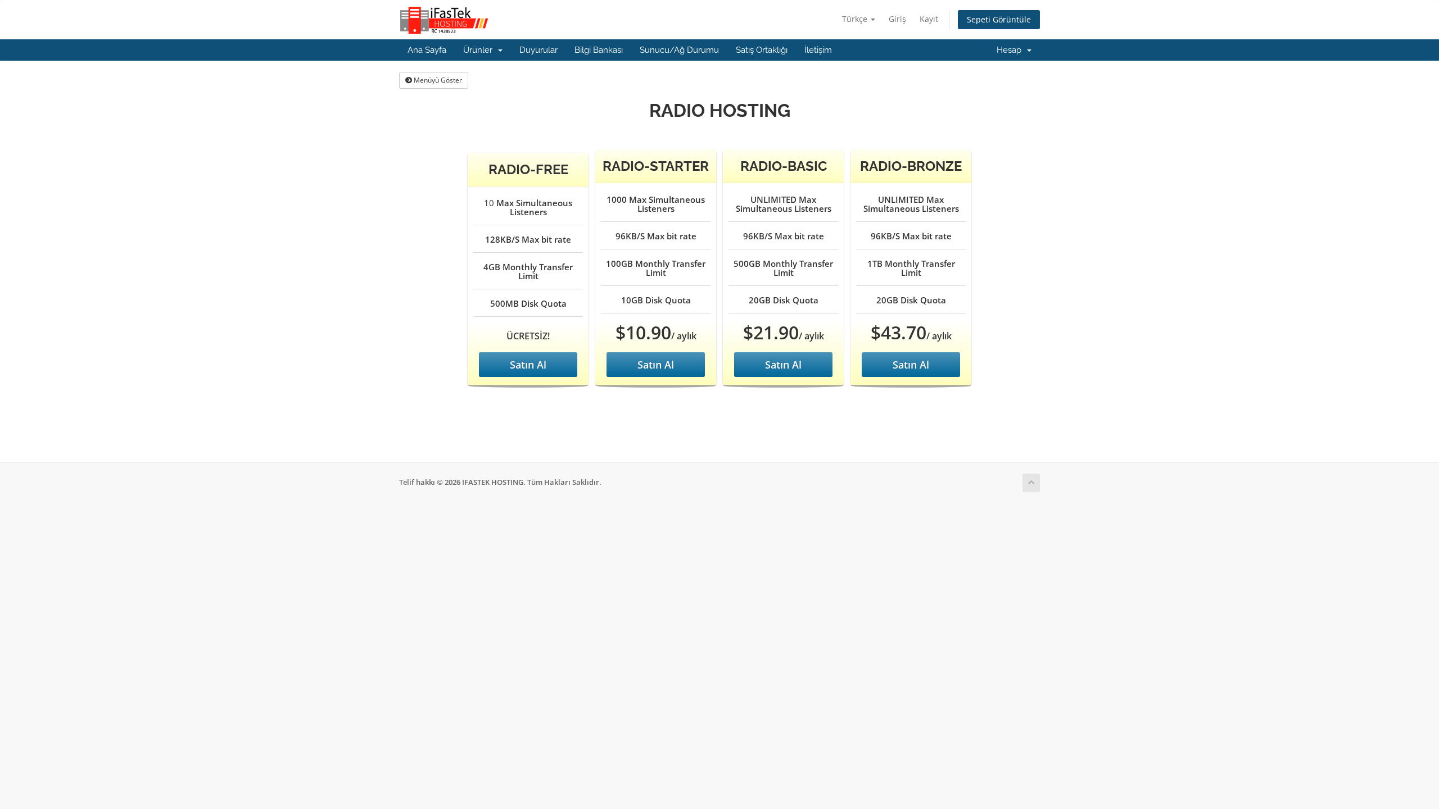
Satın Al (528, 364)
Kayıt (929, 18)
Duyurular (538, 50)
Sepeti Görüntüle (999, 19)
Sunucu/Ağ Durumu (679, 50)
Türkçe (856, 18)
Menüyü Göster (437, 80)
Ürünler (480, 50)
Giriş (897, 18)
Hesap (1011, 50)
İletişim (818, 50)
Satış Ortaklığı (762, 50)
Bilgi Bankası (598, 50)
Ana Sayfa (427, 50)
